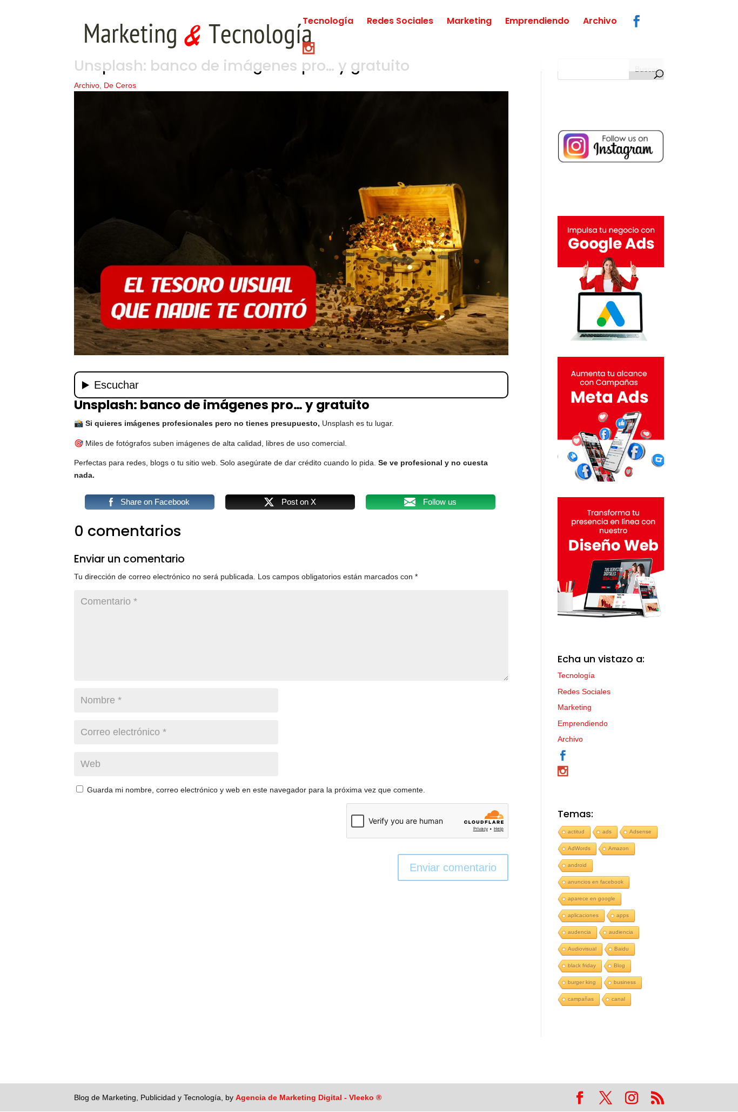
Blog (619, 965)
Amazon (618, 848)
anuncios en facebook (595, 882)
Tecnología (328, 22)
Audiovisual (582, 949)
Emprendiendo (537, 22)
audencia (579, 932)
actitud (576, 832)
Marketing (469, 22)
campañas (581, 999)
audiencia (621, 932)
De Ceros (120, 85)
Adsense (640, 832)
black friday (582, 965)
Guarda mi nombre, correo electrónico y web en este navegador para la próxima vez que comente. (256, 789)
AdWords (579, 848)
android (577, 865)
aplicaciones (583, 915)
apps (622, 915)
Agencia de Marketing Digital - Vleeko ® (308, 1097)
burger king (582, 982)
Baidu (621, 949)
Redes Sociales (400, 22)
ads (607, 832)
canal (618, 999)
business (625, 982)
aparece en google (591, 898)
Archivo (600, 22)
